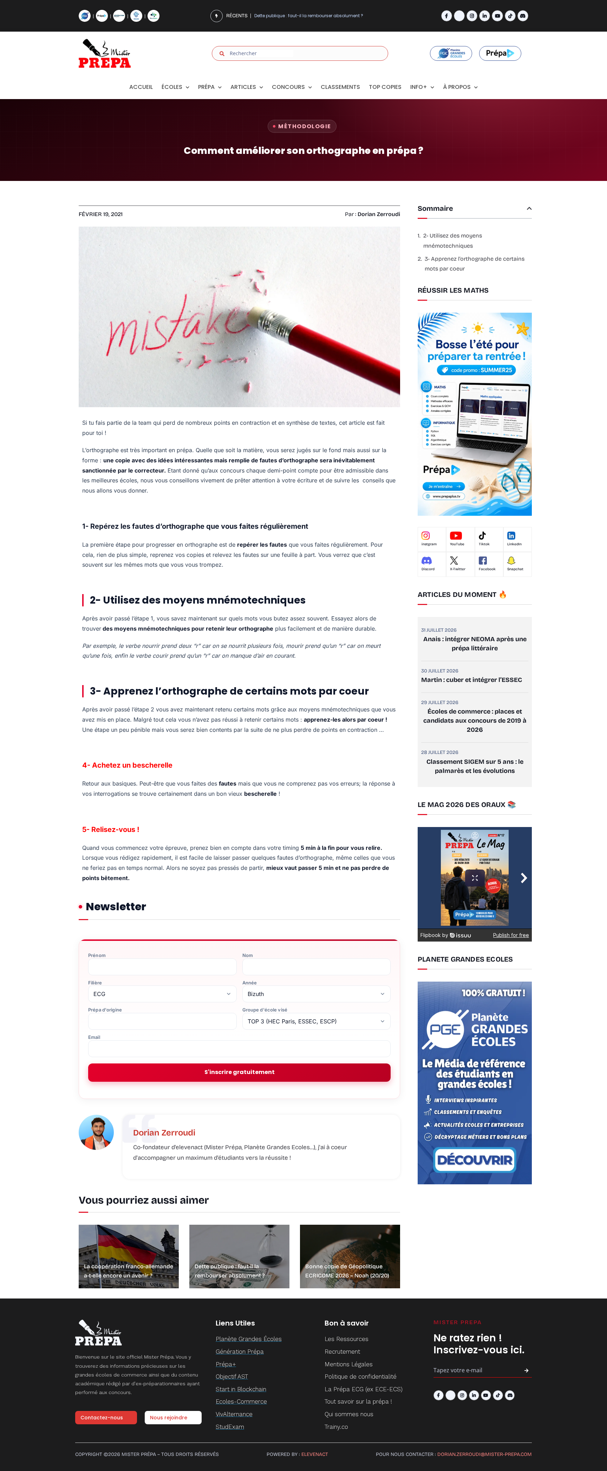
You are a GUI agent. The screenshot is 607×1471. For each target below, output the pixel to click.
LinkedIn (514, 544)
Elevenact (314, 1454)
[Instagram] (471, 15)
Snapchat (515, 569)
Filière (95, 982)
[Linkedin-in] (484, 15)
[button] (529, 208)
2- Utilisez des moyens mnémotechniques (452, 240)
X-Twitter (457, 569)
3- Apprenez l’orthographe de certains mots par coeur (474, 263)
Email (94, 1037)
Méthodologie (304, 126)
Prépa (206, 87)
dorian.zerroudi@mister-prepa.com (484, 1454)
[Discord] (522, 15)
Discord (428, 569)
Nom (247, 955)
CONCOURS (288, 87)
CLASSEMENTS (340, 87)
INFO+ (418, 87)
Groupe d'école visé (264, 1010)
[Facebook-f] (446, 15)
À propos (457, 87)
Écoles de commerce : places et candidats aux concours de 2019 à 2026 (475, 721)
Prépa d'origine (105, 1010)
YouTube (457, 544)
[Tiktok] (510, 15)
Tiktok (484, 544)
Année (249, 982)
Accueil (141, 87)
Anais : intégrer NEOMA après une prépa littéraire (475, 643)
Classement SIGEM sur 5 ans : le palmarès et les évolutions (474, 766)
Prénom (97, 955)
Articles (243, 87)
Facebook (487, 569)
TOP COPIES (385, 87)
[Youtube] (497, 15)
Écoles (172, 87)
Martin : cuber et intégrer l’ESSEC (471, 680)
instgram (429, 544)
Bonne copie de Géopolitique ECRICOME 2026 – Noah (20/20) (319, 16)
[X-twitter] (459, 15)
